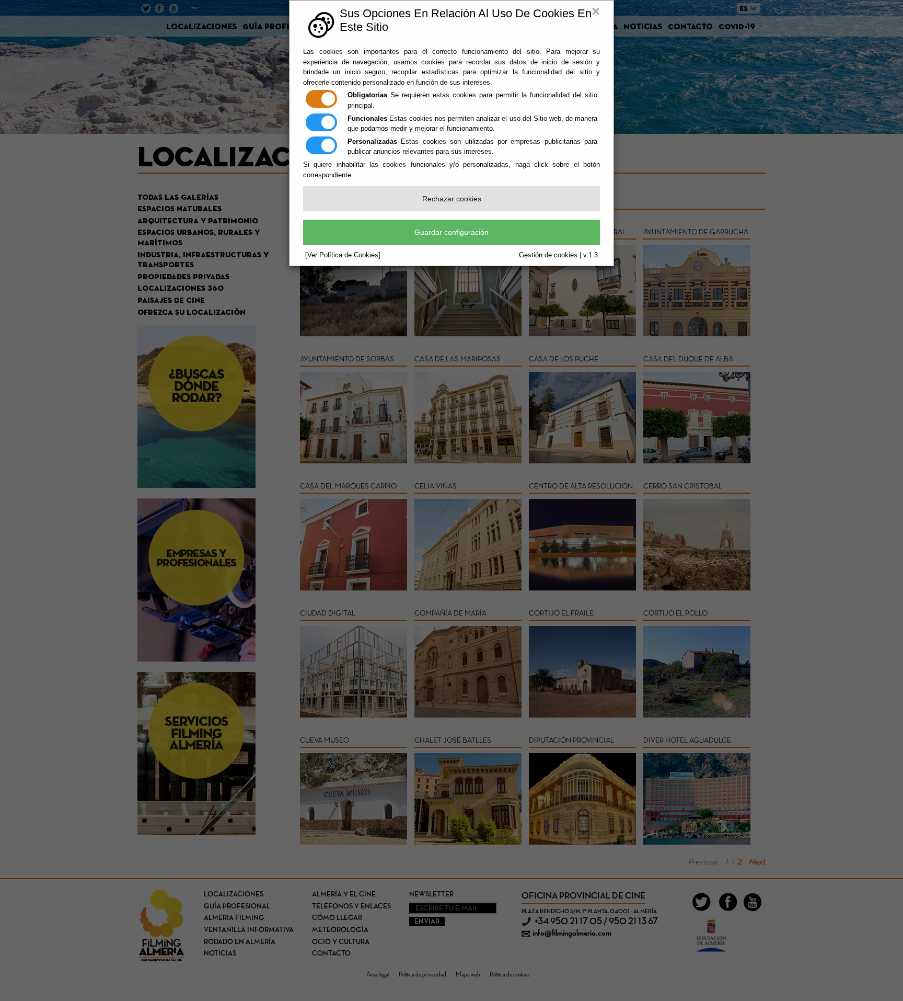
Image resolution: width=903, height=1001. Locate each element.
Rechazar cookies (451, 199)
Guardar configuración (451, 232)
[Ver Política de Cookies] (342, 255)
